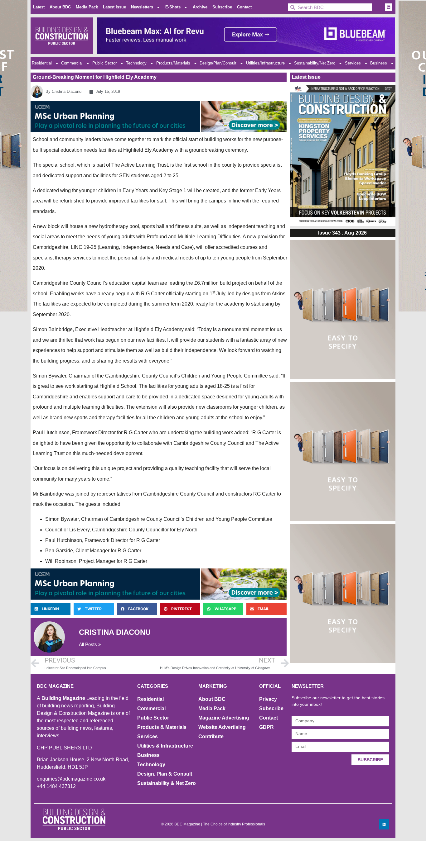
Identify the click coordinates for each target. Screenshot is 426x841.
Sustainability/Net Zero (314, 63)
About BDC (60, 7)
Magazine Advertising (223, 717)
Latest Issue (114, 7)
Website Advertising (222, 727)
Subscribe (222, 7)
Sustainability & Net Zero (166, 783)
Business (378, 63)
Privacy (268, 699)
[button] (50, 609)
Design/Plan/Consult (218, 63)
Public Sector (104, 63)
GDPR (266, 727)
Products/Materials (173, 63)
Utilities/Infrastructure (265, 63)
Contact (244, 7)
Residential (42, 63)
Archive (200, 7)
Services (353, 63)
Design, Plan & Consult (164, 774)
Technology (136, 63)
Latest (39, 7)
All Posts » (90, 644)
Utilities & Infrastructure (165, 745)
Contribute (211, 736)
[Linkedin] (388, 7)
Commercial (72, 63)
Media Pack (87, 7)
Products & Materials (161, 727)
